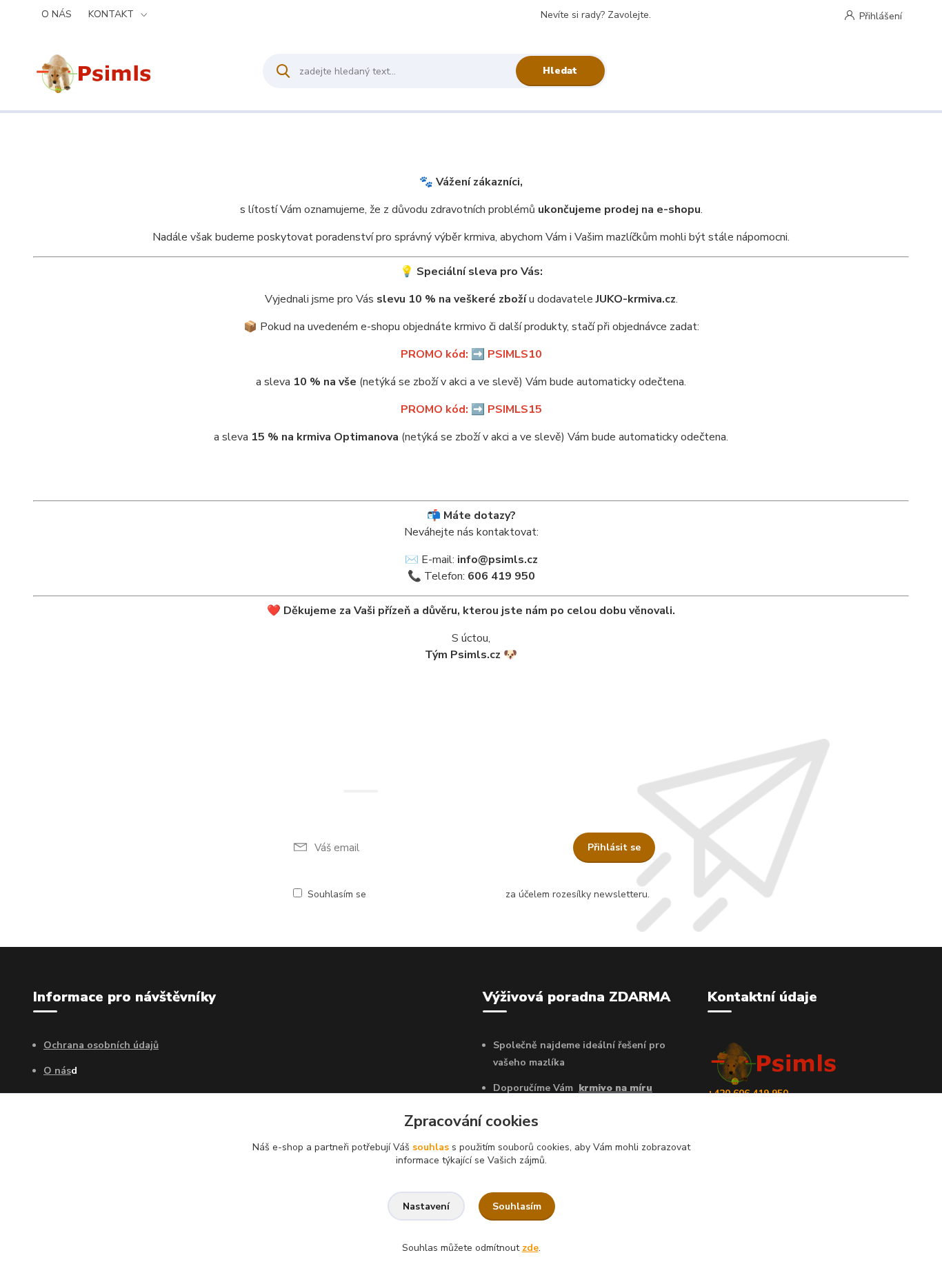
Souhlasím (516, 1206)
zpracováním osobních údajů (436, 894)
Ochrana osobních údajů (101, 1045)
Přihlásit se (614, 847)
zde (530, 1247)
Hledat (560, 70)
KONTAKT (111, 14)
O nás (57, 1070)
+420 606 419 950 (708, 15)
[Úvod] (136, 71)
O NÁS (56, 14)
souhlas (430, 1147)
